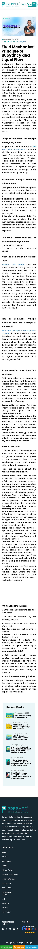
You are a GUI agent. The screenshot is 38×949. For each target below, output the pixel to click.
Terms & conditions (10, 874)
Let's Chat (33, 947)
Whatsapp (7, 947)
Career (4, 894)
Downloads (6, 861)
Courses (5, 857)
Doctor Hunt (7, 888)
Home (4, 852)
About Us (5, 903)
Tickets (4, 866)
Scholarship (6, 892)
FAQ (3, 899)
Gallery (4, 908)
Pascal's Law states (13, 264)
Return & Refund (8, 879)
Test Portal (6, 912)
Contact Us (6, 883)
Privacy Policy (7, 870)
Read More (20, 840)
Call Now (20, 947)
